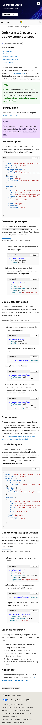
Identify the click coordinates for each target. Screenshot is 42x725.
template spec (19, 73)
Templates (26, 27)
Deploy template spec (10, 59)
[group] (21, 188)
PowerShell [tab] (6, 240)
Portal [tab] (17, 240)
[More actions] (38, 26)
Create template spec (10, 56)
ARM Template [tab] (25, 240)
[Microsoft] (21, 22)
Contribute (5, 716)
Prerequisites (7, 51)
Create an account (9, 115)
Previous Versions (19, 713)
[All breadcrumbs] (3, 26)
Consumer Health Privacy (10, 719)
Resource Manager (13, 27)
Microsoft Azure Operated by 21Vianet (15, 711)
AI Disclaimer (6, 713)
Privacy (29, 708)
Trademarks (6, 722)
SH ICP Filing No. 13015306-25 (12, 705)
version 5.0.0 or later (24, 129)
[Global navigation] (2, 22)
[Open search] (40, 22)
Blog (29, 713)
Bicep (5, 89)
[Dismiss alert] (38, 3)
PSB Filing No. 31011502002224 (12, 708)
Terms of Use (27, 719)
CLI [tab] (12, 240)
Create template (8, 54)
